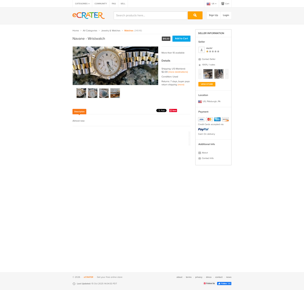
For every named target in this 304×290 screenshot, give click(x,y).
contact (218, 277)
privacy (198, 277)
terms (189, 277)
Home (76, 30)
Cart (227, 3)
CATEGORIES (81, 3)
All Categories (90, 30)
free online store (114, 277)
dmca (209, 277)
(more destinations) (178, 72)
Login (226, 15)
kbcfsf (209, 48)
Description (79, 111)
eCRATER (88, 277)
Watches (128, 30)
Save (174, 110)
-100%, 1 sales (208, 64)
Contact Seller (208, 59)
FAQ (114, 3)
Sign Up (213, 15)
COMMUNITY (101, 3)
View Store (207, 84)
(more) (181, 84)
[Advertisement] (130, 138)
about (179, 277)
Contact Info (207, 158)
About (204, 152)
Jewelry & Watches (110, 30)
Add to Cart (181, 38)
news (228, 277)
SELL (123, 3)
